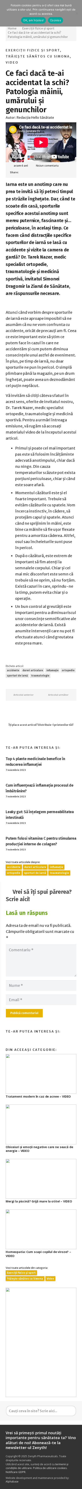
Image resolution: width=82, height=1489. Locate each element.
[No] (77, 13)
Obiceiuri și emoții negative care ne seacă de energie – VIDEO (39, 1149)
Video (12, 62)
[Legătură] (41, 1342)
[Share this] (31, 172)
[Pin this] (38, 172)
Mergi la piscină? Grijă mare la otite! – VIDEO (39, 1201)
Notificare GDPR (15, 1472)
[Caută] (71, 1411)
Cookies (55, 20)
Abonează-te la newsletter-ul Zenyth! (33, 1445)
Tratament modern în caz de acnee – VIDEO (38, 1096)
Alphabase (12, 1481)
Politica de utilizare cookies (50, 1468)
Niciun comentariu (47, 165)
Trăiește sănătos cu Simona (38, 56)
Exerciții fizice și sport (33, 50)
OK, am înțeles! (33, 20)
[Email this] (24, 172)
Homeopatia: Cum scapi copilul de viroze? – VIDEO (38, 1254)
